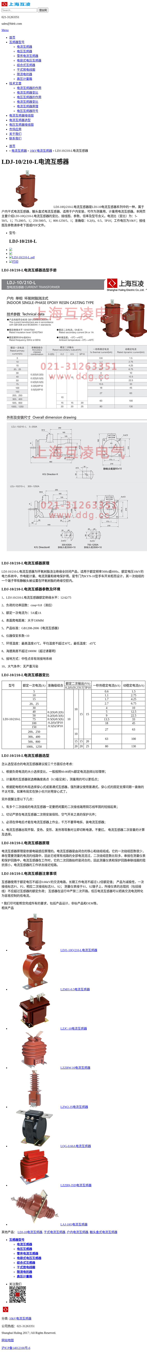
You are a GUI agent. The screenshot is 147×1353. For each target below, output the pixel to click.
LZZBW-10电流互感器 (75, 1067)
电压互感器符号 (27, 111)
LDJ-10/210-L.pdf (23, 257)
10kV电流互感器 (41, 150)
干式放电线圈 (26, 69)
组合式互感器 (26, 65)
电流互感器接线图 (21, 115)
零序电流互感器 (27, 56)
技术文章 (15, 83)
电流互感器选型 (20, 120)
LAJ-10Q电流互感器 (73, 1224)
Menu (5, 30)
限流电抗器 (24, 74)
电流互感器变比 (27, 92)
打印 (15, 261)
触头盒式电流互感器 (103, 1232)
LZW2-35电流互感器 (74, 1107)
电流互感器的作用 (29, 88)
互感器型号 (16, 42)
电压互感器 (24, 51)
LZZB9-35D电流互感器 (75, 1185)
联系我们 (15, 138)
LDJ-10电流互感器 (30, 1232)
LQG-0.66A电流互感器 (75, 1146)
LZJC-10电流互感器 (73, 1028)
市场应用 (15, 129)
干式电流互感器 (54, 1232)
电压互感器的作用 (29, 97)
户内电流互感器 (77, 1232)
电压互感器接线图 (21, 124)
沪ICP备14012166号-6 (16, 1348)
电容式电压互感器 (29, 60)
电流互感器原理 (27, 106)
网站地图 (8, 1340)
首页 (12, 37)
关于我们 (15, 134)
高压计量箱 (24, 78)
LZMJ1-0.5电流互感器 (75, 989)
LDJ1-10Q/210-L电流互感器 (78, 950)
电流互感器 (24, 46)
